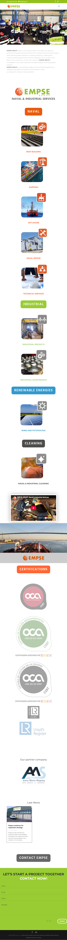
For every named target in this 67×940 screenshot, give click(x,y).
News (15, 830)
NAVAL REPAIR (34, 258)
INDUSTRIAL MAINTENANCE (33, 380)
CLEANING (33, 443)
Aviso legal (36, 935)
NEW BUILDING (33, 152)
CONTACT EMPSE (33, 858)
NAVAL (33, 111)
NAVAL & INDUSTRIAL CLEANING (33, 483)
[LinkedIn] (57, 2)
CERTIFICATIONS (34, 569)
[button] (32, 12)
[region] (33, 27)
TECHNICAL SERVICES (33, 294)
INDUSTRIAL (33, 304)
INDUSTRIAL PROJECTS (34, 344)
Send (62, 921)
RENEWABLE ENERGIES (33, 390)
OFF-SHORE (33, 223)
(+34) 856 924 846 (12, 2)
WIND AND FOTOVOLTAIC (33, 430)
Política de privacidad (27, 935)
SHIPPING (33, 187)
